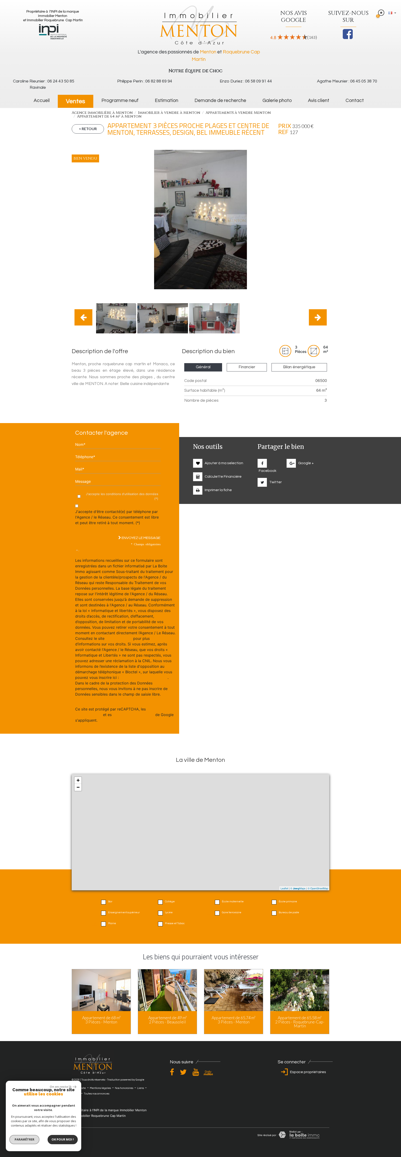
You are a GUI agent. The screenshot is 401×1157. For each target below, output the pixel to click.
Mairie (112, 923)
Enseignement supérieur (124, 912)
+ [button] (78, 780)
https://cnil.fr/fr (119, 638)
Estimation (166, 100)
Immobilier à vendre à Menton (169, 112)
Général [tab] (203, 367)
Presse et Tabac (175, 923)
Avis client (318, 100)
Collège (170, 901)
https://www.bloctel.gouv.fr (144, 677)
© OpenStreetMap (318, 888)
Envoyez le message (140, 538)
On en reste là (60, 1087)
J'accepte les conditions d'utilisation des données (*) (122, 496)
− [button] (78, 787)
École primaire (288, 901)
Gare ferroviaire (231, 912)
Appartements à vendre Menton (238, 112)
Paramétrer (24, 1139)
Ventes (75, 101)
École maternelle (233, 901)
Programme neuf (120, 100)
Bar (110, 901)
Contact (355, 100)
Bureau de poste (289, 912)
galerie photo (277, 100)
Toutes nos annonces (96, 1093)
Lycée (169, 912)
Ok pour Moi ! (63, 1139)
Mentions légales (100, 1088)
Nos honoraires (124, 1088)
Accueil (42, 100)
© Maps (298, 888)
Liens (140, 1088)
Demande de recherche (220, 100)
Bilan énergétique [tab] (299, 367)
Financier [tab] (247, 367)
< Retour (88, 128)
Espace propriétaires (307, 1072)
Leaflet (284, 888)
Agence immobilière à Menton (102, 112)
